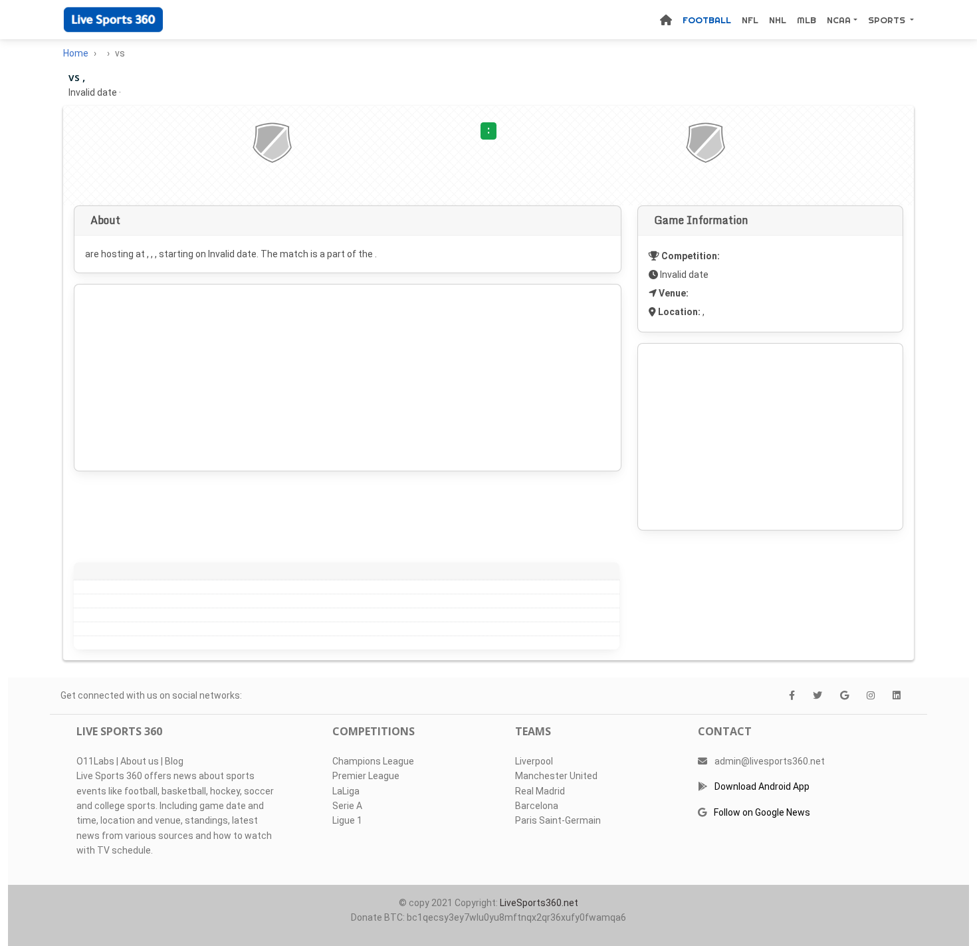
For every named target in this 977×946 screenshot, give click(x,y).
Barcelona (536, 805)
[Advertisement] (347, 378)
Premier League (365, 775)
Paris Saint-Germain (558, 820)
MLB (806, 20)
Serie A (347, 805)
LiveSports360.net (539, 902)
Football (707, 20)
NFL (750, 20)
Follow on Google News (762, 812)
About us (139, 761)
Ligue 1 (347, 820)
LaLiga (346, 791)
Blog (174, 761)
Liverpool (534, 761)
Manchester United (556, 775)
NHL (777, 20)
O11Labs (95, 761)
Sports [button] (888, 20)
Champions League (373, 761)
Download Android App (762, 786)
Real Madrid (540, 791)
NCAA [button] (839, 20)
